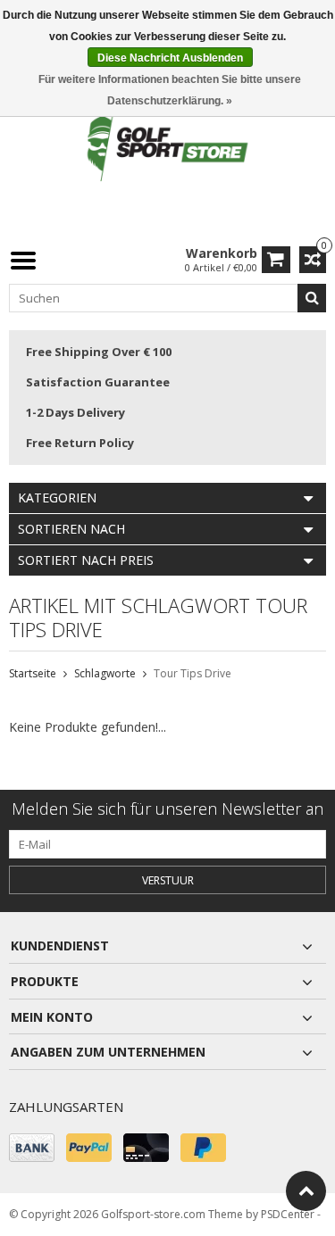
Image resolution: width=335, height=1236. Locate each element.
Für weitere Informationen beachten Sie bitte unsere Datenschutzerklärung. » (169, 90)
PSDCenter (287, 1214)
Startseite (32, 673)
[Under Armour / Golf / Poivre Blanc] (168, 146)
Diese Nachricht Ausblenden (170, 58)
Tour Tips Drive (192, 673)
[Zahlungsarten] (31, 1147)
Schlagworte (105, 673)
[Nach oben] (306, 1191)
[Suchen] (311, 298)
